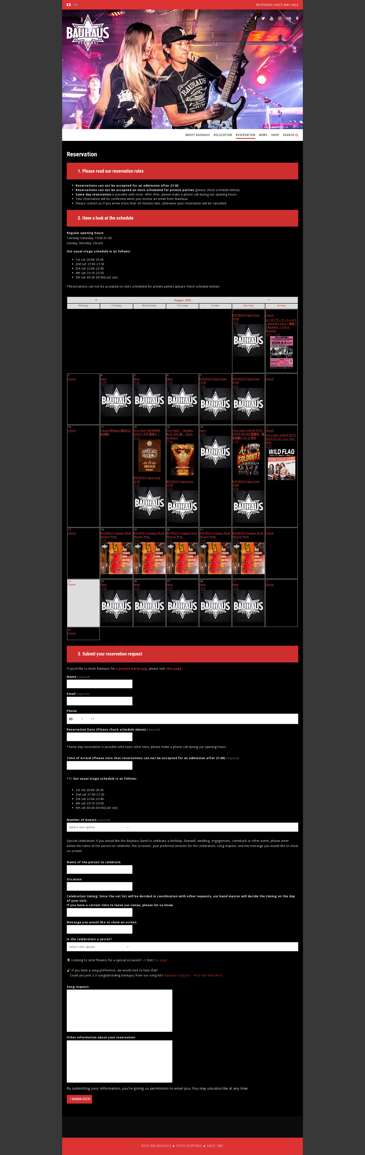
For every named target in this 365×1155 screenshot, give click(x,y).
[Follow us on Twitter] (263, 18)
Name (78, 677)
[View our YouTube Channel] (271, 18)
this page (174, 668)
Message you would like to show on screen (101, 922)
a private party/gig (131, 668)
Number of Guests (88, 820)
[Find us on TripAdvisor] (288, 18)
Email (78, 694)
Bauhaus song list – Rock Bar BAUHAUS (193, 975)
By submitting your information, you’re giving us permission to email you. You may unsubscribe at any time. (157, 1088)
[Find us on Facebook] (255, 18)
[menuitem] (69, 5)
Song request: (78, 987)
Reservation (245, 135)
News (263, 135)
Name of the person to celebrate (94, 862)
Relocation (223, 135)
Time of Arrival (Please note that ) (153, 758)
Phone (72, 711)
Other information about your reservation (101, 1037)
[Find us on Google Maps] (297, 18)
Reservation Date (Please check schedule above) (113, 729)
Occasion (74, 879)
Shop (275, 135)
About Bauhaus (197, 135)
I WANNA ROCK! (80, 1099)
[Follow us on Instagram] (280, 18)
